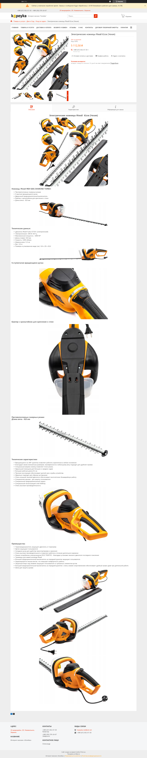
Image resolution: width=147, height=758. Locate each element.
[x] (14, 714)
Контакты (89, 27)
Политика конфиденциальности (91, 756)
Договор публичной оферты (106, 27)
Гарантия (124, 27)
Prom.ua (82, 752)
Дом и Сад (30, 21)
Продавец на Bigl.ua (73, 754)
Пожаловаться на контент (73, 756)
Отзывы (73, 27)
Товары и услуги (19, 21)
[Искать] (95, 16)
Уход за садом (41, 21)
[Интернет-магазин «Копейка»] (19, 16)
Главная (15, 27)
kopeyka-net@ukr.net (84, 730)
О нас (80, 27)
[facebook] (11, 714)
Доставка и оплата (43, 27)
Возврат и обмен (60, 27)
